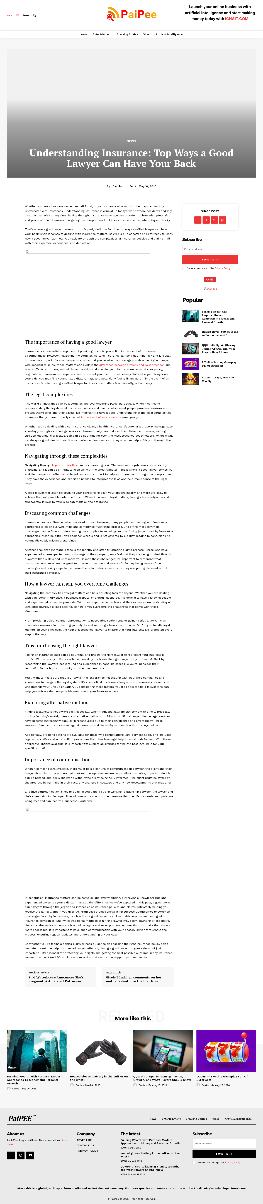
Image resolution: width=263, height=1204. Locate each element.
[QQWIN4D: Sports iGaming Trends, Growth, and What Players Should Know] (190, 348)
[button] (29, 15)
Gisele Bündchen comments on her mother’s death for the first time (133, 979)
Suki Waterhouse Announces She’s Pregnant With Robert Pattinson (56, 979)
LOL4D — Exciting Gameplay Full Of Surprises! (219, 364)
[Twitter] (206, 220)
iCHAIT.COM (236, 18)
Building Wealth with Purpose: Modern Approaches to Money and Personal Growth (218, 317)
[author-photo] (9, 1089)
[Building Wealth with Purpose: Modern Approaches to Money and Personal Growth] (190, 315)
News (131, 141)
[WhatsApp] (222, 220)
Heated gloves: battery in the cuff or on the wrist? (220, 333)
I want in (208, 259)
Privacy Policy (222, 268)
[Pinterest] (214, 220)
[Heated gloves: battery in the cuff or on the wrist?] (190, 333)
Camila (117, 186)
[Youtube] (30, 1155)
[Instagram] (21, 1155)
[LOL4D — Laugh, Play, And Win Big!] (190, 379)
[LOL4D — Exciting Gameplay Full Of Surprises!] (190, 364)
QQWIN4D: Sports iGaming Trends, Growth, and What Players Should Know (218, 348)
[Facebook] (197, 220)
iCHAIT (209, 279)
